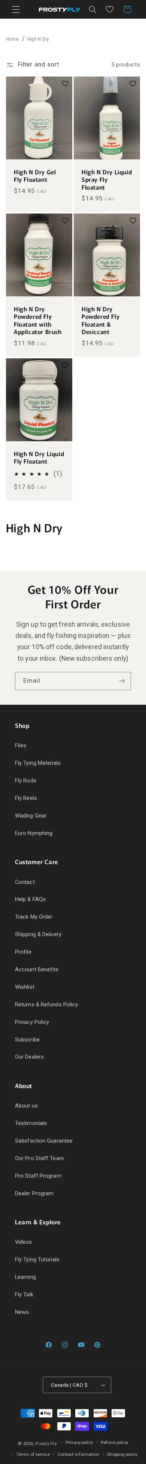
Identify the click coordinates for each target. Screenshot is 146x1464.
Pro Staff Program (38, 1175)
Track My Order (33, 916)
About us (26, 1105)
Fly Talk (24, 1294)
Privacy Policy (32, 1022)
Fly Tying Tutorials (37, 1259)
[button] (15, 9)
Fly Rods (25, 780)
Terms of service (33, 1454)
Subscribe (27, 1039)
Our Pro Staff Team (39, 1158)
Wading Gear (30, 815)
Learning (25, 1277)
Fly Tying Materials (38, 763)
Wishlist (24, 987)
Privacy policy (79, 1442)
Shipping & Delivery (38, 934)
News (22, 1312)
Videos (23, 1242)
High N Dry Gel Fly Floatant (35, 175)
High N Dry (38, 39)
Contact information (79, 1454)
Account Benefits (37, 969)
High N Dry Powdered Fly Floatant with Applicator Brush (38, 320)
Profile (23, 952)
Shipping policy (122, 1454)
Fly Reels (26, 798)
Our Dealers (29, 1056)
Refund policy (114, 1442)
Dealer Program (34, 1193)
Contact (25, 882)
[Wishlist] (109, 9)
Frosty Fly (46, 1443)
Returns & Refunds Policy (46, 1004)
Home (12, 39)
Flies (21, 745)
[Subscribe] (122, 681)
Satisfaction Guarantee (44, 1140)
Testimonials (31, 1123)
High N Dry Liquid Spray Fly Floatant (107, 179)
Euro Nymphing (33, 833)
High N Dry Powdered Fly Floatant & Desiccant (100, 320)
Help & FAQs (30, 899)
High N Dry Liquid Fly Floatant (39, 457)
